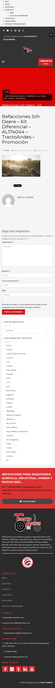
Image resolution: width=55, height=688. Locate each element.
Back (7, 1)
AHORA (46, 62)
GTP (8, 382)
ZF (7, 460)
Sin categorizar (12, 439)
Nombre (6, 271)
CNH (12, 542)
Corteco (9, 366)
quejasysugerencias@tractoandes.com (18, 633)
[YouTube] (19, 30)
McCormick (11, 423)
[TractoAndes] (5, 669)
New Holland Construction (17, 431)
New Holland (11, 427)
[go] (48, 330)
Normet (9, 435)
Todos (9, 448)
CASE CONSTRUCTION (15, 353)
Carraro (9, 349)
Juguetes (10, 394)
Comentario (7, 242)
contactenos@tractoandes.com (16, 657)
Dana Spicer (11, 370)
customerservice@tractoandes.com (16, 623)
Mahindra (10, 411)
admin (7, 150)
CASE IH (9, 358)
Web (4, 290)
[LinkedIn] (15, 30)
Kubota (9, 403)
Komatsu (10, 398)
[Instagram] (8, 30)
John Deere (11, 390)
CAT (8, 362)
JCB (7, 386)
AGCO (8, 345)
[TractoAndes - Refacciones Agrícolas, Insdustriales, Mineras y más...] (27, 522)
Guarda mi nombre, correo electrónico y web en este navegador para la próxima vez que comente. (24, 305)
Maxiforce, (6, 550)
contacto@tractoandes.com (12, 617)
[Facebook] (4, 30)
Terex (8, 444)
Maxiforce (10, 419)
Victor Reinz (11, 452)
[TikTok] (11, 30)
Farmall (9, 374)
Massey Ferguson (13, 415)
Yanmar (9, 456)
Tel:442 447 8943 (10, 651)
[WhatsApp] (23, 30)
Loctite (9, 407)
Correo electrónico (10, 281)
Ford (8, 378)
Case (21, 539)
